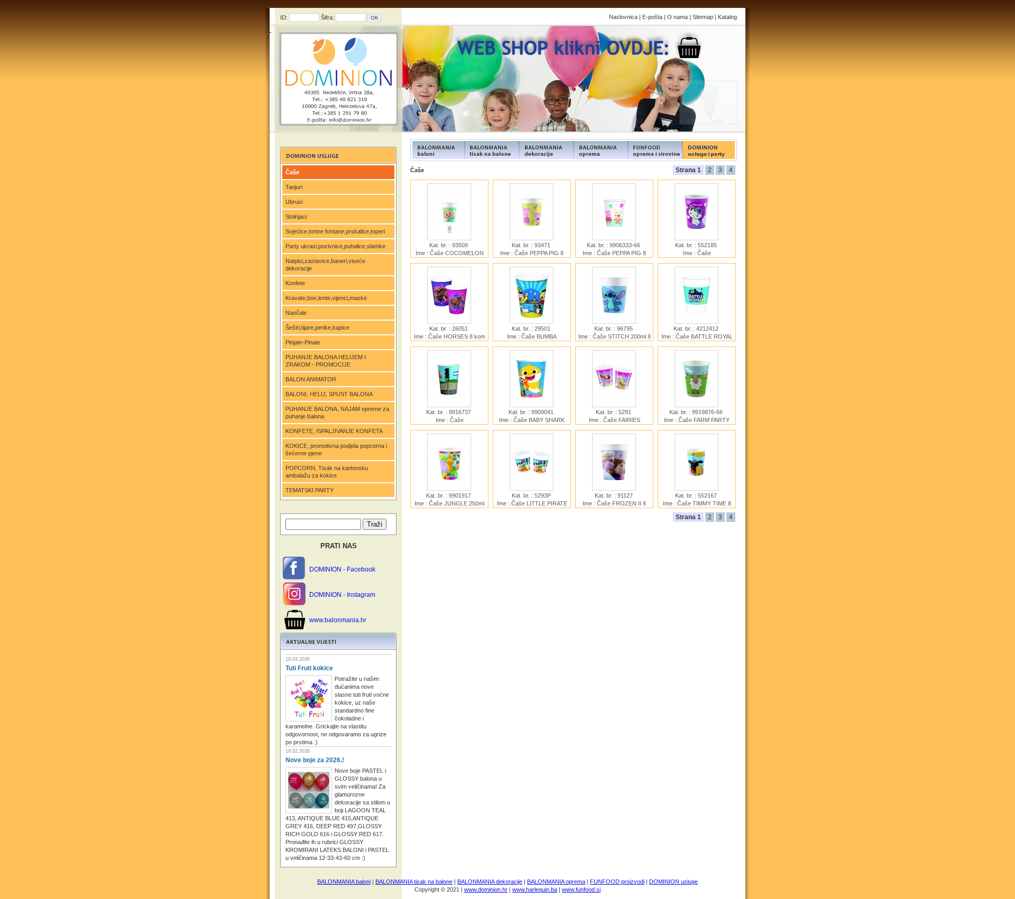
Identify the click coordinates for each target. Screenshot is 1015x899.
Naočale (296, 313)
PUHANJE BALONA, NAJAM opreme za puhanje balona (337, 412)
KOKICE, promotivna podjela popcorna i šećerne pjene (336, 449)
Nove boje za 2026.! (314, 760)
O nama (677, 17)
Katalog (727, 17)
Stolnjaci (296, 216)
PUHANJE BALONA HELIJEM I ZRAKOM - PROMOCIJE (325, 361)
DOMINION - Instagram (342, 594)
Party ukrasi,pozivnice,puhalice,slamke (335, 246)
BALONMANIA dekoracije (489, 881)
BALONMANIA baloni (344, 881)
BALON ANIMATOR (310, 379)
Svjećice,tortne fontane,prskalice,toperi (335, 231)
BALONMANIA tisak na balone (414, 881)
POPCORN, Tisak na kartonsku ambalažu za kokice (326, 472)
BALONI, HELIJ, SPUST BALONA (329, 394)
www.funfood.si (581, 889)
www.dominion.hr (486, 889)
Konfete (295, 283)
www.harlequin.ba (534, 889)
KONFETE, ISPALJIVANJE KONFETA (334, 431)
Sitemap (703, 17)
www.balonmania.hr (337, 620)
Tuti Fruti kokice (309, 668)
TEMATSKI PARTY (309, 490)
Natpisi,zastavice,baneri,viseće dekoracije (325, 264)
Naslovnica (623, 17)
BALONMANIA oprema (556, 881)
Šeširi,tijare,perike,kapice (317, 327)
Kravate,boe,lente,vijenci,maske (326, 298)
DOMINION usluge (673, 881)
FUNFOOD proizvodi (617, 881)
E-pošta (652, 17)
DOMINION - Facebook (342, 569)
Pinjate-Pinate (302, 342)
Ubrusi (293, 202)
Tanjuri (293, 187)
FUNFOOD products (437, 150)
